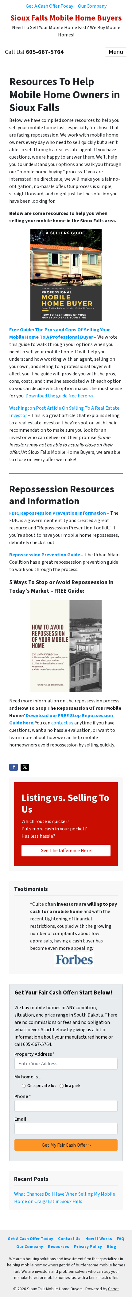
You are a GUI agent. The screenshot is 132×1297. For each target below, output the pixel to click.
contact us (62, 723)
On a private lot (41, 1085)
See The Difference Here (66, 850)
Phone (22, 1096)
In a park (72, 1085)
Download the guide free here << (59, 396)
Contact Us (69, 1239)
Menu (116, 52)
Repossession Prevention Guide (44, 554)
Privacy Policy (88, 1247)
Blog (111, 1247)
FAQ (120, 1239)
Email (20, 1119)
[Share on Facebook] (13, 767)
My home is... (27, 1076)
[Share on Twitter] (25, 767)
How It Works (98, 1239)
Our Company (92, 6)
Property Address (34, 1054)
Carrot (113, 1289)
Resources (58, 1247)
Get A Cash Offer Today (49, 6)
